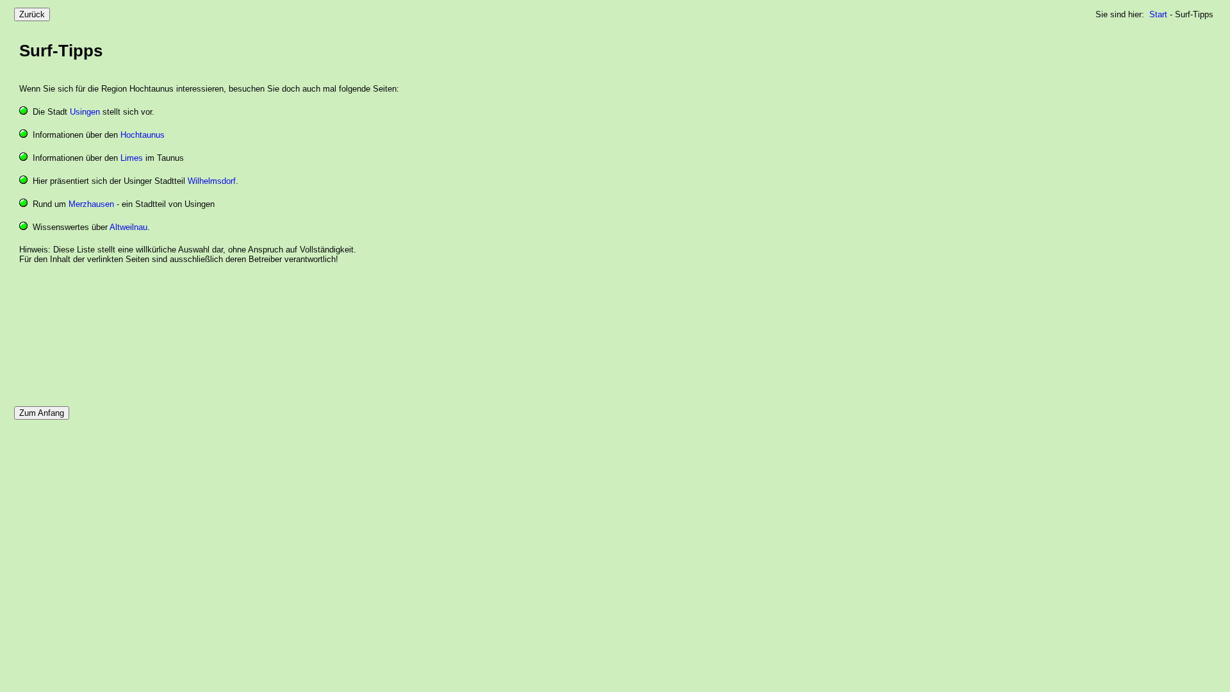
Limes (131, 158)
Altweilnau (128, 227)
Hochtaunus (142, 135)
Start (1158, 14)
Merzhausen (91, 204)
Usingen (85, 112)
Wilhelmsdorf (212, 181)
